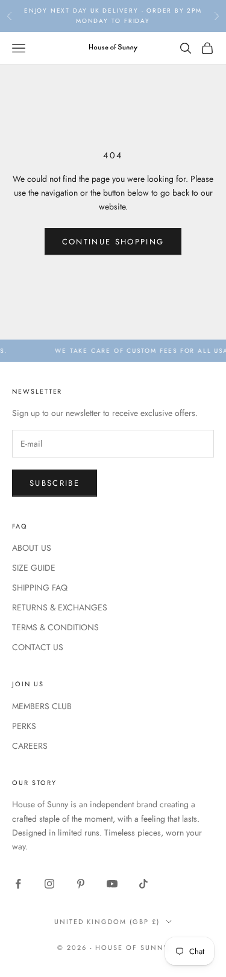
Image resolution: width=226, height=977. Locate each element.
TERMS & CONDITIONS (55, 627)
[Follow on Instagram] (49, 884)
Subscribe (55, 483)
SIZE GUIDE (33, 568)
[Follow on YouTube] (112, 884)
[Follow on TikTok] (143, 884)
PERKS (24, 726)
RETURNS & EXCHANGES (59, 607)
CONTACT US (37, 647)
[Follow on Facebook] (18, 884)
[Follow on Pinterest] (81, 884)
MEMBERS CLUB (42, 706)
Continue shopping (113, 241)
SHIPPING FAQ (39, 588)
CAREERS (30, 746)
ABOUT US (31, 548)
